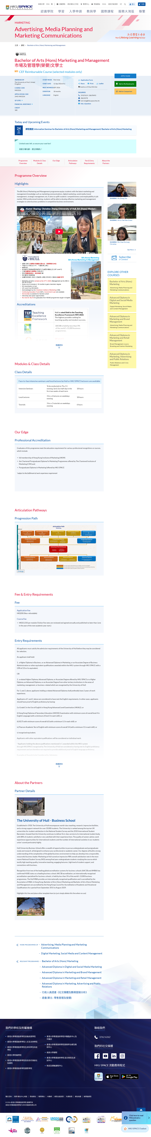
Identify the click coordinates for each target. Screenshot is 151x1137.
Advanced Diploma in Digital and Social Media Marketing (72, 966)
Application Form (87, 80)
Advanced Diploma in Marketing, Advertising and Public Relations (71, 985)
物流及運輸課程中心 (55, 1066)
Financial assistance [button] (23, 104)
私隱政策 (69, 1096)
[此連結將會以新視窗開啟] (112, 1076)
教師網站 (41, 1096)
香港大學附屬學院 (14, 1055)
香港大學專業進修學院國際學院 (19, 1068)
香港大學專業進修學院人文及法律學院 (22, 1042)
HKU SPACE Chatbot (137, 1128)
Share (83, 83)
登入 (133, 4)
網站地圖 (78, 1096)
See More (130, 250)
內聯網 (49, 1096)
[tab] (59, 176)
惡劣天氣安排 (113, 4)
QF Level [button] (18, 100)
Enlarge (21, 571)
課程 (22, 45)
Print (91, 83)
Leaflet (101, 83)
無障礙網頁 (87, 1096)
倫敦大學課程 (52, 1052)
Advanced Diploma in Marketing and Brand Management (71, 972)
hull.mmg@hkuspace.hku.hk (90, 101)
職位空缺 (9, 1096)
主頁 (16, 45)
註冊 (142, 4)
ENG (48, 4)
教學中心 (86, 4)
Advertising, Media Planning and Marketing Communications (54, 32)
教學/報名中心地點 (20, 1096)
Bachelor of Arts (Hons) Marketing (60, 961)
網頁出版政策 (59, 1096)
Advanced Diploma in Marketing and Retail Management (71, 978)
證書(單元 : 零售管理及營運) (57, 997)
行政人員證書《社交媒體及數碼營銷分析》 (65, 992)
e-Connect (125, 258)
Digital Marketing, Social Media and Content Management (71, 953)
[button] (125, 4)
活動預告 (62, 4)
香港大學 (41, 4)
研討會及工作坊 (73, 4)
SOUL (104, 4)
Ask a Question (85, 104)
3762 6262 (104, 1037)
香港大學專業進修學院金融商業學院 (21, 1036)
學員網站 (97, 4)
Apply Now (125, 76)
